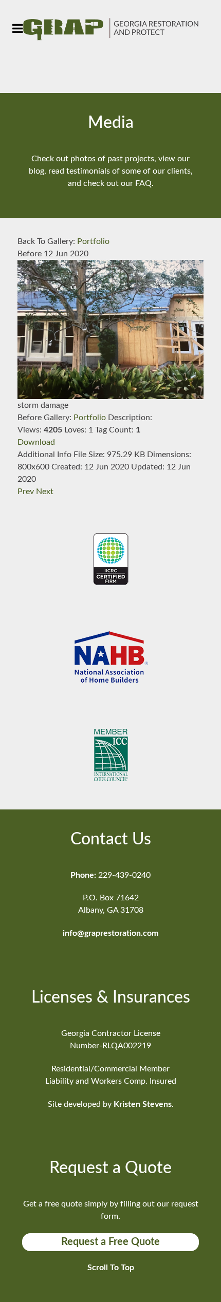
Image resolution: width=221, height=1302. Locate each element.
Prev (25, 491)
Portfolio (93, 241)
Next (44, 491)
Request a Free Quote (110, 1242)
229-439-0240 (124, 875)
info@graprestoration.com (110, 933)
